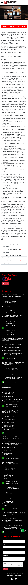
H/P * (4, 550)
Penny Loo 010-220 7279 (11, 508)
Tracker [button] (6, 283)
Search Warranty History (14, 260)
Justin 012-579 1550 (10, 332)
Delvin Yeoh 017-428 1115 (11, 404)
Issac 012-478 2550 (10, 327)
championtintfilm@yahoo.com (10, 374)
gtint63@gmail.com (8, 396)
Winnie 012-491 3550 (10, 334)
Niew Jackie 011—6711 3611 (12, 483)
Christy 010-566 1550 (10, 323)
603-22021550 (7, 306)
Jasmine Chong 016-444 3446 (12, 406)
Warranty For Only (14, 249)
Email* (4, 544)
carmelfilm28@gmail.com (9, 498)
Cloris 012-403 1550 (10, 330)
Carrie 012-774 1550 (10, 321)
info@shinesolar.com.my (9, 312)
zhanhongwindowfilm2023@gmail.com (12, 350)
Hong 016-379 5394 (10, 358)
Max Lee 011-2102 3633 (11, 382)
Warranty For (14, 244)
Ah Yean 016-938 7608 (11, 433)
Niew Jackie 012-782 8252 (11, 481)
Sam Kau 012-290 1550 (11, 325)
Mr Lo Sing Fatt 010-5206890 (12, 458)
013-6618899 (9, 532)
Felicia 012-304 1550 (10, 328)
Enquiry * (5, 555)
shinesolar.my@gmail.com (10, 310)
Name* (5, 538)
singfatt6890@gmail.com (9, 447)
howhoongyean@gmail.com (10, 422)
